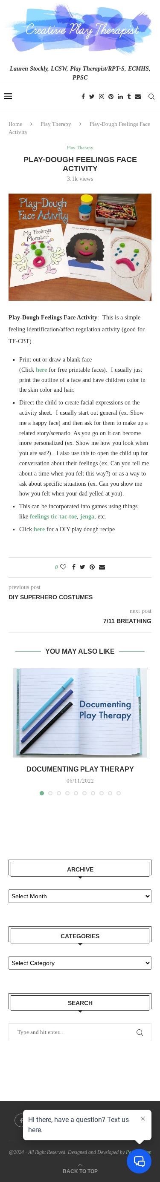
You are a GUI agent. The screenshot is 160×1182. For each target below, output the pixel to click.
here (41, 370)
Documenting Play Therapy (80, 769)
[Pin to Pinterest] (92, 567)
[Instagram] (101, 96)
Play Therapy (56, 124)
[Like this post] (63, 567)
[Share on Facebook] (74, 567)
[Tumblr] (129, 96)
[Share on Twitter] (82, 567)
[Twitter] (92, 96)
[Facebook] (83, 96)
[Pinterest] (110, 96)
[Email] (138, 96)
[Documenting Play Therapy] (80, 713)
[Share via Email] (102, 567)
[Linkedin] (120, 96)
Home (15, 124)
